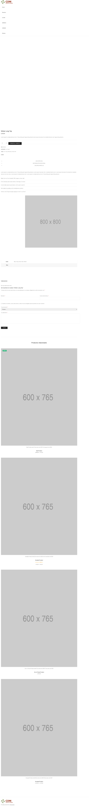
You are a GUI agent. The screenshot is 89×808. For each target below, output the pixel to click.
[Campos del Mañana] (7, 3)
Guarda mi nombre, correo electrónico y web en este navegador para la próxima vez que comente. (23, 303)
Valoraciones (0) (39, 165)
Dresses (9, 151)
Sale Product (39, 450)
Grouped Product (39, 781)
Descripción (39, 161)
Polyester (14, 151)
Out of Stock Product (39, 672)
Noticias (3, 33)
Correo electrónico (44, 295)
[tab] (39, 161)
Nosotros (4, 12)
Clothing (8, 149)
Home (3, 7)
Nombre (3, 295)
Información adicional (39, 163)
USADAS (4, 28)
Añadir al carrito (15, 143)
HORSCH (4, 22)
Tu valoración (4, 312)
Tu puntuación (4, 307)
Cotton (5, 151)
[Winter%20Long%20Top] (4, 155)
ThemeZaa (12, 804)
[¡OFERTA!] (39, 445)
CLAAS (3, 17)
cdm (33, 447)
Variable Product (39, 560)
